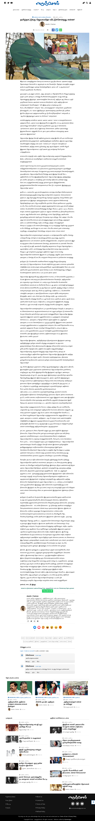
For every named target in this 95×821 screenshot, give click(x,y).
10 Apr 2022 (38, 768)
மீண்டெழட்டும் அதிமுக (45, 702)
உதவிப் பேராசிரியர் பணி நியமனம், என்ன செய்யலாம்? (74, 771)
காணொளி (72, 10)
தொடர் (54, 10)
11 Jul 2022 (23, 709)
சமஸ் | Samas (33, 596)
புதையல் (48, 10)
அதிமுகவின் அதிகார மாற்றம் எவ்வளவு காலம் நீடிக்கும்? (17, 704)
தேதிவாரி (79, 10)
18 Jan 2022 (65, 762)
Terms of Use (40, 804)
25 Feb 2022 (78, 745)
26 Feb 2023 (78, 789)
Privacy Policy (40, 808)
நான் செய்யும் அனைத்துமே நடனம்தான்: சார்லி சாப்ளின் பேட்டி (33, 778)
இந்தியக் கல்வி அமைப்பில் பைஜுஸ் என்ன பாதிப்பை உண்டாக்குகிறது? (73, 726)
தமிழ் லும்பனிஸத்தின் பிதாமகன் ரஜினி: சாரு (76, 785)
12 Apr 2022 (39, 755)
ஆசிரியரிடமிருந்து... (27, 10)
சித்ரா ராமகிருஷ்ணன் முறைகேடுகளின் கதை (72, 741)
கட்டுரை (36, 10)
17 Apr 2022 (37, 741)
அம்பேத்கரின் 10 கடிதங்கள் (30, 738)
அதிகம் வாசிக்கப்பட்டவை (59, 718)
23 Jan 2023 (31, 730)
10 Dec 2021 (77, 707)
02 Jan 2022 (78, 732)
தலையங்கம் (16, 10)
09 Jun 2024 (75, 776)
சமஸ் (8, 808)
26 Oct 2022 (51, 705)
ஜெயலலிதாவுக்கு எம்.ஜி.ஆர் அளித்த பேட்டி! (30, 725)
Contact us (39, 800)
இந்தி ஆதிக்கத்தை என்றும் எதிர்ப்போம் (30, 750)
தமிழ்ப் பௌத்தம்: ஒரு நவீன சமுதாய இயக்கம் (30, 764)
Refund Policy (40, 811)
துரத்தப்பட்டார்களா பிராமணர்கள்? (70, 755)
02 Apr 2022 (35, 782)
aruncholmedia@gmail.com (78, 808)
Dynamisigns (67, 819)
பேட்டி (42, 10)
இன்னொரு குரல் (63, 10)
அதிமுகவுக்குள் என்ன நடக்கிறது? (72, 703)
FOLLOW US (47, 591)
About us (39, 797)
